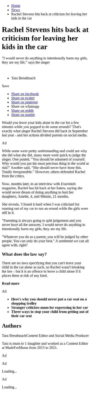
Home (15, 6)
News (15, 10)
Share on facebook (25, 94)
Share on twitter (23, 98)
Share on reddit (22, 111)
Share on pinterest (24, 102)
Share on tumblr (23, 115)
